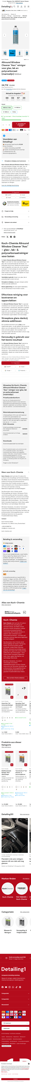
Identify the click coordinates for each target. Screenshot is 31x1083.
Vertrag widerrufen (6, 1046)
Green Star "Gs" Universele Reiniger (7, 704)
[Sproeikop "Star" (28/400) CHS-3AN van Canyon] (21, 691)
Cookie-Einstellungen (21, 1043)
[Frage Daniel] (18, 6)
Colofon (3, 1036)
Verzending (9, 89)
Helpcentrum (16, 1036)
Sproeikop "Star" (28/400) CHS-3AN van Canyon (21, 705)
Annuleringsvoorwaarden (23, 1041)
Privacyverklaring (5, 1041)
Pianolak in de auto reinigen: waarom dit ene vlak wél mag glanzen (13, 861)
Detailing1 (7, 1033)
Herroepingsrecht (13, 1041)
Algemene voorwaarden (7, 1039)
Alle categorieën (24, 912)
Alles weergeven (6, 605)
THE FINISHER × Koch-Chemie (21, 898)
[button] (25, 6)
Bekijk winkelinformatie (9, 232)
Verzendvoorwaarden (17, 1039)
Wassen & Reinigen (8, 931)
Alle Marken (26, 878)
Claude (23, 194)
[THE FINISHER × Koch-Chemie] (21, 888)
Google (9, 197)
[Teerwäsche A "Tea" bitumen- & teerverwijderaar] (21, 758)
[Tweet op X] (7, 237)
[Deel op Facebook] (11, 237)
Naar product (19, 2)
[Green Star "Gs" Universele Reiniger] (8, 691)
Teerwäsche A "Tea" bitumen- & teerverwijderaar (21, 772)
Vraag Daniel (16, 192)
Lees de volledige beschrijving (10, 185)
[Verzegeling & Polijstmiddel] (21, 922)
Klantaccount (22, 1036)
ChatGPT (9, 194)
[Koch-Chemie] (15, 612)
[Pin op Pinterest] (14, 237)
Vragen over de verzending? (14, 589)
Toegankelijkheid (5, 1043)
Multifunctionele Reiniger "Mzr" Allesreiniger (6, 772)
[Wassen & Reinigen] (8, 922)
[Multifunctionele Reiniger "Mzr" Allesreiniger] (8, 758)
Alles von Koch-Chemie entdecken (15, 677)
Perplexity (23, 197)
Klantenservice (9, 1036)
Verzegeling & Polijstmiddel (21, 931)
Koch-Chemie (5, 59)
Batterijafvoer (13, 1043)
